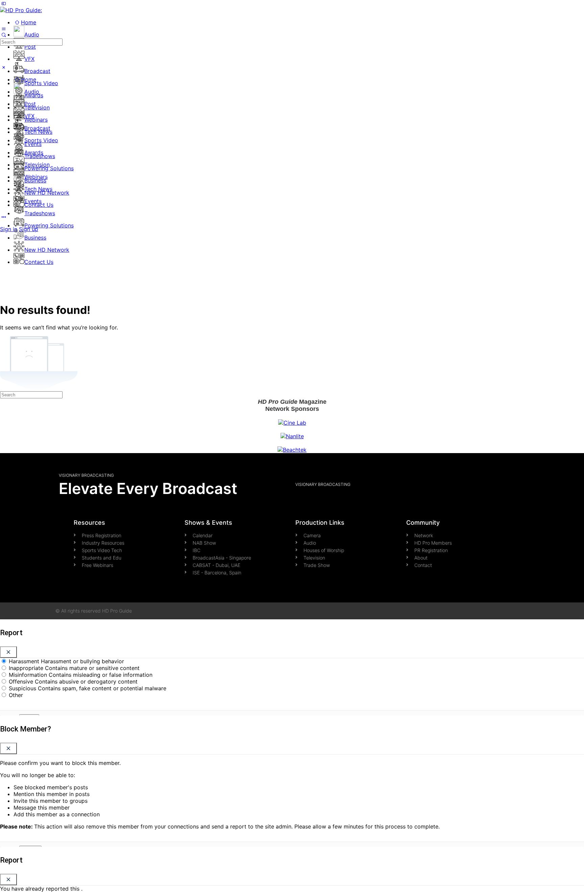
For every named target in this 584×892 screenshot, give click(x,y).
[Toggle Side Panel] (3, 3)
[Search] (3, 34)
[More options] (3, 217)
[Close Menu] (3, 67)
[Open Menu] (3, 28)
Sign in (8, 229)
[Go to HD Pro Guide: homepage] (21, 10)
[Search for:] (31, 41)
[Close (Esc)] (8, 652)
